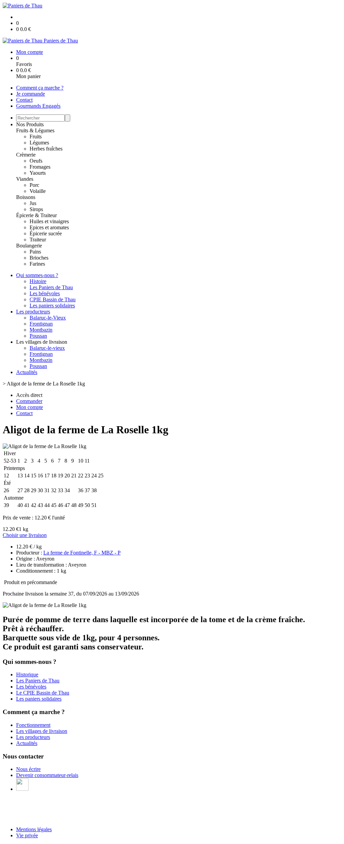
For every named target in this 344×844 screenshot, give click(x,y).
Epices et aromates (49, 227)
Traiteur (38, 239)
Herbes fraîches (46, 148)
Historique (27, 674)
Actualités (26, 372)
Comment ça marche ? (39, 88)
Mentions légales (34, 829)
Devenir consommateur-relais (47, 775)
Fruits (36, 136)
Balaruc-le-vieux (47, 348)
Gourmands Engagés (38, 106)
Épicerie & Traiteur (36, 215)
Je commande (30, 94)
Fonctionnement (33, 725)
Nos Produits (30, 124)
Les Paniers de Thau (51, 287)
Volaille (38, 191)
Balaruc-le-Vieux (48, 317)
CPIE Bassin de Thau (53, 299)
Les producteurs (33, 311)
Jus (33, 203)
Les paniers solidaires (52, 305)
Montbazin (41, 330)
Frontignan (41, 324)
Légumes (39, 142)
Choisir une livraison (25, 535)
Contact (24, 100)
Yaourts (38, 173)
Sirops (36, 209)
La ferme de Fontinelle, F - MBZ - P (82, 552)
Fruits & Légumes (35, 130)
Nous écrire (28, 769)
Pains (35, 252)
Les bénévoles (45, 293)
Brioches (39, 258)
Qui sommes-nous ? (37, 275)
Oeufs (36, 161)
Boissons (25, 197)
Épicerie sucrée (46, 233)
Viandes (24, 179)
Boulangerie (29, 245)
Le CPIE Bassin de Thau (42, 693)
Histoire (38, 281)
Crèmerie (26, 155)
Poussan (38, 336)
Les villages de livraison (41, 731)
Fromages (40, 167)
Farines (37, 264)
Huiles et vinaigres (49, 221)
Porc (34, 185)
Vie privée (27, 835)
